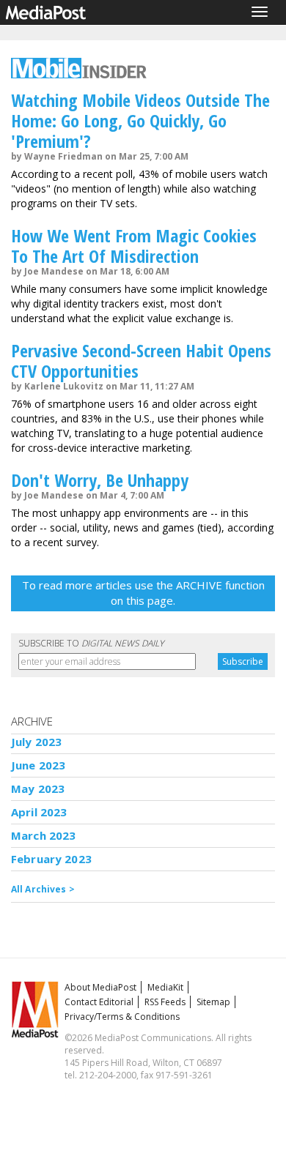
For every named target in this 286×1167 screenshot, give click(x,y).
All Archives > (43, 889)
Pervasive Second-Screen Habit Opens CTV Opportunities (141, 360)
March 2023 (43, 835)
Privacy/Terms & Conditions (122, 1016)
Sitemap (213, 1002)
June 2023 (38, 765)
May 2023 (38, 788)
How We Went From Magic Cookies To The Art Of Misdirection (134, 245)
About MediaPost (100, 987)
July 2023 (36, 741)
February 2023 (51, 858)
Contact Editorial (99, 1002)
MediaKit (165, 987)
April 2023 (39, 812)
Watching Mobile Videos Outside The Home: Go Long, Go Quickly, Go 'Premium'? (140, 120)
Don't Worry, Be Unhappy (99, 480)
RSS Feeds (165, 1002)
